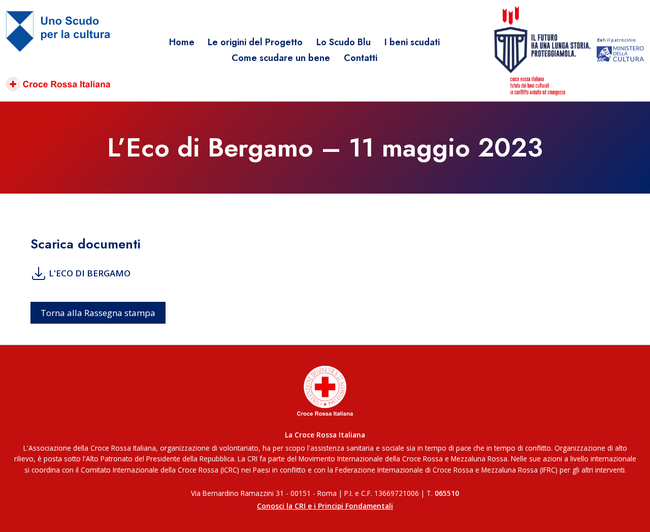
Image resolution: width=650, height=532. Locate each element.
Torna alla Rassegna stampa (98, 313)
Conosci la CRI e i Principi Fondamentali (325, 506)
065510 (447, 493)
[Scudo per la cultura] (58, 51)
